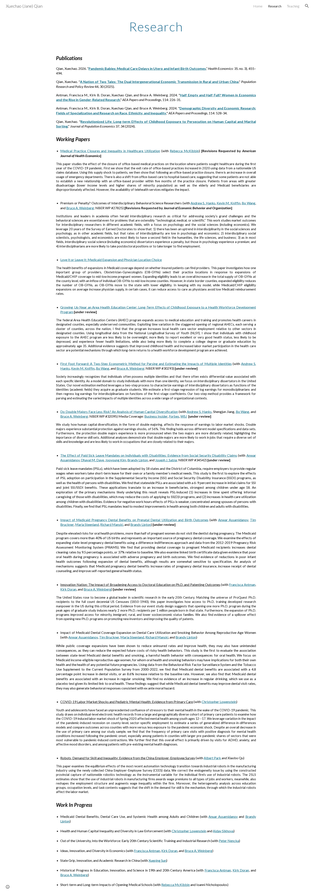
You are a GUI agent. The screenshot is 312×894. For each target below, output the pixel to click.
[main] (156, 26)
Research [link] (274, 6)
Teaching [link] (293, 6)
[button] (307, 6)
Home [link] (258, 6)
